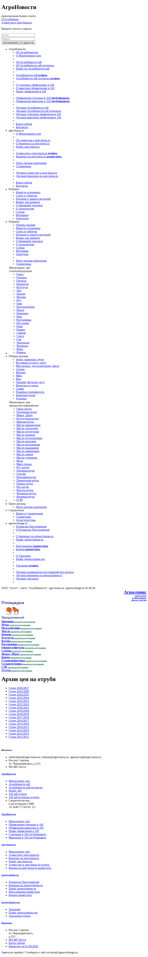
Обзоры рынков (25, 224)
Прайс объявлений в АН (31, 91)
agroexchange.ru (10, 875)
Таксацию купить (20, 915)
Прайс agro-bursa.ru (28, 146)
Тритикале (22, 342)
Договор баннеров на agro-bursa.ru (37, 176)
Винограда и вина (27, 385)
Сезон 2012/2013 (19, 733)
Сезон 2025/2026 (19, 691)
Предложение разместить (24, 891)
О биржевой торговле (29, 205)
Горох (20, 274)
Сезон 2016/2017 (19, 720)
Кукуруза (22, 287)
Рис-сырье (22, 323)
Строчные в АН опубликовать (27, 834)
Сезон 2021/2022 (19, 704)
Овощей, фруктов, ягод (30, 382)
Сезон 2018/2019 (19, 714)
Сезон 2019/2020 (19, 710)
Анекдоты (22, 218)
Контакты (22, 127)
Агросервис (135, 592)
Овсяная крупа (25, 470)
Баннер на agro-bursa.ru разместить (30, 867)
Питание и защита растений (33, 198)
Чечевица (22, 345)
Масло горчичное (27, 428)
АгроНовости (8, 774)
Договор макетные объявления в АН (38, 117)
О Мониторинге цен (28, 55)
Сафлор (21, 332)
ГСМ (19, 499)
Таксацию (27, 565)
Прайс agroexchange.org (30, 559)
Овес (19, 303)
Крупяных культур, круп (31, 362)
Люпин (20, 293)
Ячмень (21, 352)
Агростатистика (26, 520)
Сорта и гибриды (26, 195)
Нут (18, 300)
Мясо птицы (24, 464)
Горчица (21, 277)
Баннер (28, 549)
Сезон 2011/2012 (19, 736)
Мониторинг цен (19, 780)
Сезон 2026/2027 (19, 688)
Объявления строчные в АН (42, 97)
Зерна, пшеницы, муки (30, 359)
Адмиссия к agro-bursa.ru (16, 22)
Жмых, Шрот (24, 415)
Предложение (32, 546)
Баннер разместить (20, 895)
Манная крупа (25, 421)
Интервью (22, 215)
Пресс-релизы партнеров (31, 163)
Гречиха (21, 280)
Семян (20, 388)
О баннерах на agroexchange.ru (34, 536)
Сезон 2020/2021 (19, 707)
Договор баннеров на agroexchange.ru (39, 575)
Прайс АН (15, 790)
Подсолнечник (25, 306)
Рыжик (20, 329)
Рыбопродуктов (25, 395)
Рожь (19, 326)
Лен (18, 290)
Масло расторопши (28, 444)
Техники (21, 398)
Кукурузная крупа (27, 418)
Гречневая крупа (26, 412)
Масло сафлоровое (27, 451)
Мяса (19, 375)
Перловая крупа (26, 477)
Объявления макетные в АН (43, 101)
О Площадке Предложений (32, 529)
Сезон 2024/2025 (19, 694)
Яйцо (19, 349)
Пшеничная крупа (27, 480)
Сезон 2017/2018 (19, 717)
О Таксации (23, 555)
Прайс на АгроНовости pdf (32, 68)
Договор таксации (27, 578)
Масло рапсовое (26, 441)
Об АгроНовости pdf (29, 62)
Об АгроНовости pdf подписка (35, 65)
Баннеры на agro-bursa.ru (39, 156)
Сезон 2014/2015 (19, 727)
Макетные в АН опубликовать (27, 837)
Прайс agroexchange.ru (29, 539)
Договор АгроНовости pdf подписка (38, 110)
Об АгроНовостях (27, 52)
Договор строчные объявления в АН (38, 114)
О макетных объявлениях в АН (35, 88)
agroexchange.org (10, 902)
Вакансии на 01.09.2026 (23, 946)
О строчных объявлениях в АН (35, 84)
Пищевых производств (30, 392)
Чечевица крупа (26, 493)
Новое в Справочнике (29, 513)
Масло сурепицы (26, 457)
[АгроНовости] (10, 19)
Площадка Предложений (31, 526)
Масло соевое (24, 454)
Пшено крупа (24, 483)
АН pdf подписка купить (24, 797)
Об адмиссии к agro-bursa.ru (33, 140)
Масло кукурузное (27, 431)
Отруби (21, 473)
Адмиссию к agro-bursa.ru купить (29, 864)
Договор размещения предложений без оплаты (45, 572)
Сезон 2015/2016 (19, 723)
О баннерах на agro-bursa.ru (33, 143)
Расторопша (23, 319)
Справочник (23, 166)
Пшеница (22, 313)
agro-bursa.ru (8, 844)
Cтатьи (20, 211)
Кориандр (22, 284)
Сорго (20, 336)
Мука (19, 460)
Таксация (14, 909)
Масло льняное (25, 434)
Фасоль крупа (24, 490)
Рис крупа (22, 486)
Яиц (18, 378)
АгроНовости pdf (31, 75)
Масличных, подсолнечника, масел (37, 365)
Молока (20, 372)
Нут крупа (22, 467)
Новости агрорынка (28, 192)
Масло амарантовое (28, 425)
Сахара (20, 369)
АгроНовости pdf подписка (38, 78)
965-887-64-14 (17, 939)
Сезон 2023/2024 (19, 697)
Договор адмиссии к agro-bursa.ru (36, 172)
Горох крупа (24, 408)
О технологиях (25, 208)
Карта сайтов (24, 124)
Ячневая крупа (25, 496)
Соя (18, 339)
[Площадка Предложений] (12, 618)
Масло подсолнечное (29, 438)
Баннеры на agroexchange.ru (26, 885)
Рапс (19, 316)
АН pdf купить (18, 794)
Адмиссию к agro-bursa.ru (36, 153)
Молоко (21, 297)
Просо (20, 310)
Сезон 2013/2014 (19, 730)
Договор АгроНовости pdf (32, 107)
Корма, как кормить (28, 202)
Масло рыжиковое (27, 447)
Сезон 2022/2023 (19, 701)
